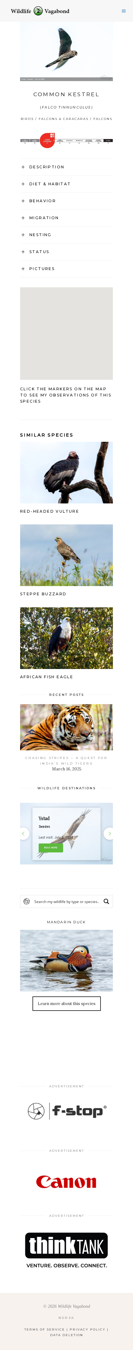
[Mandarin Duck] (66, 960)
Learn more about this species (67, 1003)
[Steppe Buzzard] (66, 582)
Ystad (44, 818)
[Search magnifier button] (106, 901)
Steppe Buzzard (43, 594)
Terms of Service (44, 1329)
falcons (102, 119)
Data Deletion (66, 1335)
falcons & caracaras (63, 119)
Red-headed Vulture (49, 511)
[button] (66, 833)
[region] (66, 833)
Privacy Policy (87, 1329)
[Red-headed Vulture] (66, 499)
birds (27, 119)
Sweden (44, 826)
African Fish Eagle (46, 677)
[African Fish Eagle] (66, 664)
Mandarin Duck (66, 922)
